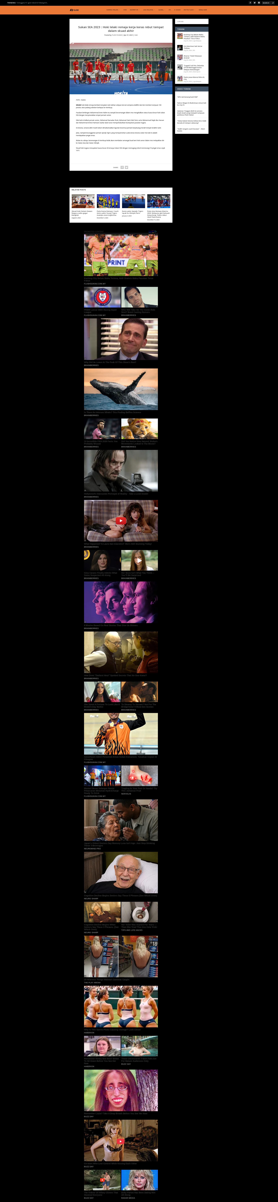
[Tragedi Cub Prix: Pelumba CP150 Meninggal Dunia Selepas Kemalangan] (180, 67)
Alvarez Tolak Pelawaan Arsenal (193, 57)
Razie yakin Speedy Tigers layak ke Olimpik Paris (132, 212)
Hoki (125, 10)
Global (161, 10)
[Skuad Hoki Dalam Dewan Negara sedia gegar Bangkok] (83, 201)
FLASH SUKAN (117, 35)
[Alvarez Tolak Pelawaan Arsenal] (180, 57)
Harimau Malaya (112, 10)
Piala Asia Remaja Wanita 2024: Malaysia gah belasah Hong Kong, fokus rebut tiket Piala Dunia (158, 214)
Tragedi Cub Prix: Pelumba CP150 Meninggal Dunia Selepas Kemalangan (194, 67)
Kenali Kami (203, 10)
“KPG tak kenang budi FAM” (187, 97)
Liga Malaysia (148, 10)
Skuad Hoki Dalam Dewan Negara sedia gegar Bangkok (82, 213)
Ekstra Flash (189, 10)
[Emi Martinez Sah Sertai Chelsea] (180, 47)
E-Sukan (177, 10)
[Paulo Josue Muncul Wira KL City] (180, 78)
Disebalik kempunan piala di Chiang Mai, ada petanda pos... (37, 3)
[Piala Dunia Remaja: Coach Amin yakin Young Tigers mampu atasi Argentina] (108, 201)
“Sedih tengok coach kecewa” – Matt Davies (191, 130)
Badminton (134, 10)
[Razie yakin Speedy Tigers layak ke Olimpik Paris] (133, 201)
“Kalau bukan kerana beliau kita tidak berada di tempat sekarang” (191, 122)
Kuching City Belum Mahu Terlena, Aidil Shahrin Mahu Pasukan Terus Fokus (194, 37)
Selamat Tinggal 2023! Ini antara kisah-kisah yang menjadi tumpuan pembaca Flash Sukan (190, 113)
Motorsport (196, 72)
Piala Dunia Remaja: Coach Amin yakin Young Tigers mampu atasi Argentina (108, 213)
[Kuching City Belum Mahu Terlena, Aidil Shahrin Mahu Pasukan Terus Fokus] (180, 36)
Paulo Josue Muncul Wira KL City (194, 78)
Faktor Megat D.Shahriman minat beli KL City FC (191, 104)
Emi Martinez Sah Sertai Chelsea (193, 47)
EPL (170, 10)
